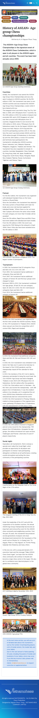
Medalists (32, 21)
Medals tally (6, 21)
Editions (15, 17)
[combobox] (36, 3)
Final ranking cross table (20, 21)
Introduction (6, 17)
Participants (23, 17)
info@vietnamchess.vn (19, 663)
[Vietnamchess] (9, 3)
